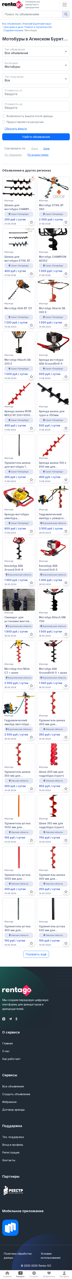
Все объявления (11, 23)
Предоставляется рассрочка (25, 122)
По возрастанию (38, 154)
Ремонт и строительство (38, 27)
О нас (6, 1051)
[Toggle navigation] (64, 4)
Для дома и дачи (13, 27)
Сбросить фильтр (16, 128)
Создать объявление (16, 1094)
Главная (7, 1043)
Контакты (8, 1160)
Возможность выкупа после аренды (30, 116)
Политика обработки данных (18, 1256)
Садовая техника (13, 30)
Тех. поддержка (13, 1137)
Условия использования (50, 1256)
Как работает (11, 1059)
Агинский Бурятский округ (37, 23)
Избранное (9, 1102)
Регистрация (10, 1152)
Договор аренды (13, 1109)
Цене (46, 148)
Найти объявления (36, 137)
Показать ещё (36, 954)
